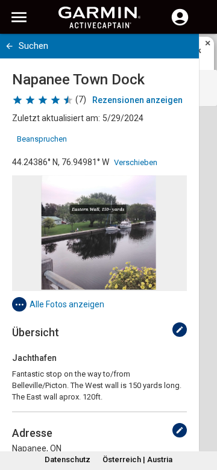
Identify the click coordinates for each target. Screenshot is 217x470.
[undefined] (179, 329)
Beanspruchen (42, 138)
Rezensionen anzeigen (137, 100)
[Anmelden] (180, 24)
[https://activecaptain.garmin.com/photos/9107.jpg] (99, 233)
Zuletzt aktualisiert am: (56, 118)
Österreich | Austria (137, 459)
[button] (202, 415)
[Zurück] (9, 46)
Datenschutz (67, 459)
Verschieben (135, 162)
